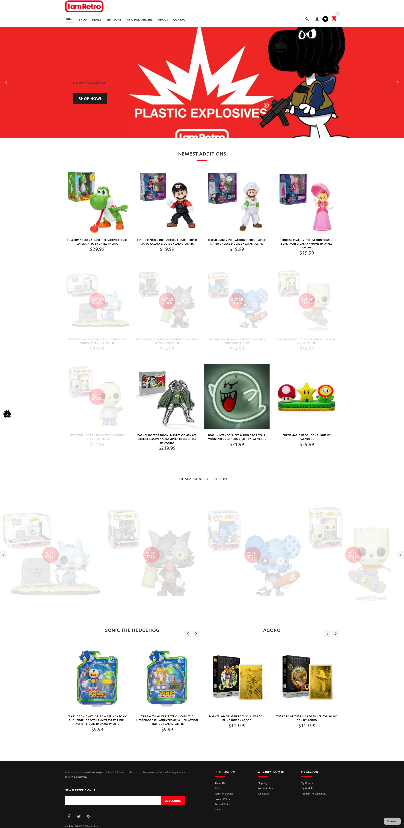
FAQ (217, 788)
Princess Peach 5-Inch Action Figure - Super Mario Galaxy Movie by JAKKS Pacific (307, 243)
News (218, 809)
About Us (220, 783)
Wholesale (263, 793)
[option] (50, 554)
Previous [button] (3, 554)
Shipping (262, 783)
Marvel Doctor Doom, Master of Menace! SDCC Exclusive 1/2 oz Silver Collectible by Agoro (167, 438)
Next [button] (400, 554)
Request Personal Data (313, 793)
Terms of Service (224, 793)
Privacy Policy (222, 798)
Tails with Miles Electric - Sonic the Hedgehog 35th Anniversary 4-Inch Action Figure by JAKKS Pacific (167, 719)
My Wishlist (307, 788)
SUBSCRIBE (172, 800)
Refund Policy (222, 804)
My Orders (307, 783)
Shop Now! (90, 98)
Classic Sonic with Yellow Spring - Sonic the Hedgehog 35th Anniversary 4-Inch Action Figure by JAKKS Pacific (97, 719)
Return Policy (265, 788)
